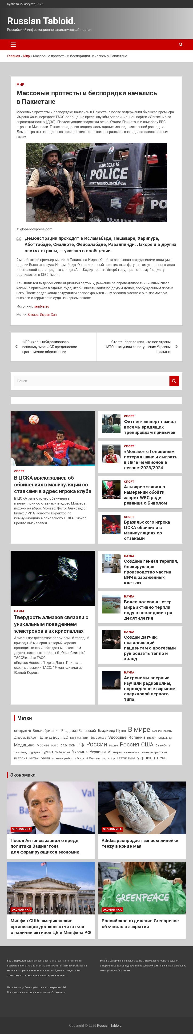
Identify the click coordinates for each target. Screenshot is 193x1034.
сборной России (87, 758)
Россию (113, 745)
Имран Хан (48, 315)
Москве (42, 745)
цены (162, 758)
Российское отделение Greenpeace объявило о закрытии (140, 923)
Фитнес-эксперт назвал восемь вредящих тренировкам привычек (150, 427)
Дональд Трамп (50, 737)
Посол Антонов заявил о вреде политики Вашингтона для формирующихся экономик (45, 846)
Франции (115, 752)
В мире (33, 315)
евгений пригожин (154, 752)
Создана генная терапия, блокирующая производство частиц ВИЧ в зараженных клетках (151, 571)
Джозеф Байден (25, 737)
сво (104, 758)
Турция (47, 752)
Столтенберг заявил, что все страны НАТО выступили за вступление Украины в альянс (138, 347)
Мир (20, 84)
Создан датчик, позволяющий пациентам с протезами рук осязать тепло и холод (150, 647)
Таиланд (20, 752)
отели (45, 758)
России (96, 744)
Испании (137, 737)
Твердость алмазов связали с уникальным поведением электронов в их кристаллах (51, 624)
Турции (34, 752)
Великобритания (46, 731)
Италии (151, 737)
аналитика (132, 752)
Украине (80, 751)
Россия (129, 744)
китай (34, 758)
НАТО (54, 745)
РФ (80, 745)
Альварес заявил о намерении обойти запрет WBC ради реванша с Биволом (145, 494)
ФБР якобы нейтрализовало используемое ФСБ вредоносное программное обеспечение (49, 347)
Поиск (174, 381)
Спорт (19, 471)
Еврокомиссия (79, 737)
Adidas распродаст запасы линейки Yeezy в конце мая (140, 843)
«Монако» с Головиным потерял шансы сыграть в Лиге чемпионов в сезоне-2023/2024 (150, 459)
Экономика (23, 775)
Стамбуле (163, 745)
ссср (111, 758)
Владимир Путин (112, 730)
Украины (98, 752)
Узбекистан (62, 752)
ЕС (65, 737)
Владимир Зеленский (78, 731)
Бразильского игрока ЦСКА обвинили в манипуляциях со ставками (147, 530)
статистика (126, 758)
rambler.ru (41, 306)
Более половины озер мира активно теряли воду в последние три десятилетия (148, 610)
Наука (19, 611)
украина (146, 758)
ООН (72, 745)
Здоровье (117, 737)
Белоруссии (22, 731)
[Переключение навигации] (13, 44)
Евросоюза (98, 737)
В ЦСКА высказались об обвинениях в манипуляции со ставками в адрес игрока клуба (52, 484)
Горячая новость (162, 731)
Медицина (24, 744)
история (20, 758)
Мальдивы (165, 737)
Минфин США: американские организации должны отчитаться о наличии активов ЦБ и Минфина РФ (51, 926)
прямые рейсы (62, 758)
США (147, 744)
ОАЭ (63, 745)
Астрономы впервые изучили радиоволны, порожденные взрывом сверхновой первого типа (150, 688)
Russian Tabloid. (41, 21)
